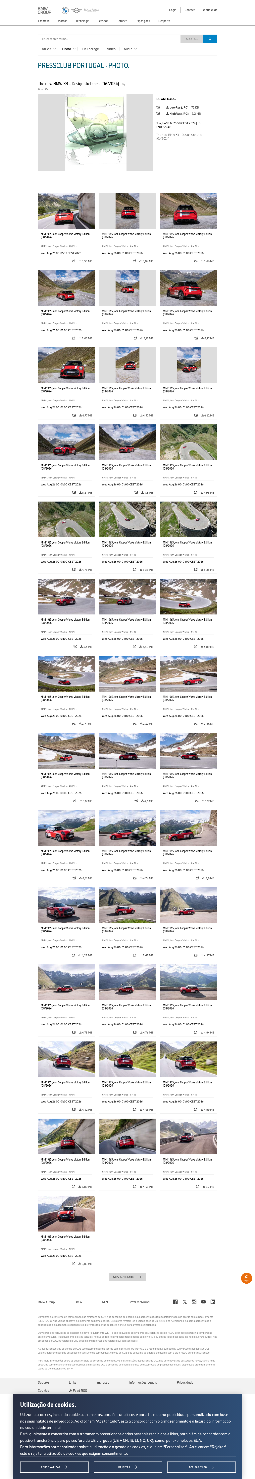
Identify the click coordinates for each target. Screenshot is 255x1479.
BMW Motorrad (139, 1302)
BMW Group (46, 1302)
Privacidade (185, 1382)
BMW (78, 1302)
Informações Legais (143, 1382)
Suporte (43, 1382)
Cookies (43, 1390)
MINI (105, 1302)
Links (72, 1382)
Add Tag (192, 39)
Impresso (102, 1382)
